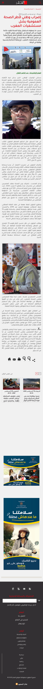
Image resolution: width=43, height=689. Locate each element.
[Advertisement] (20, 344)
